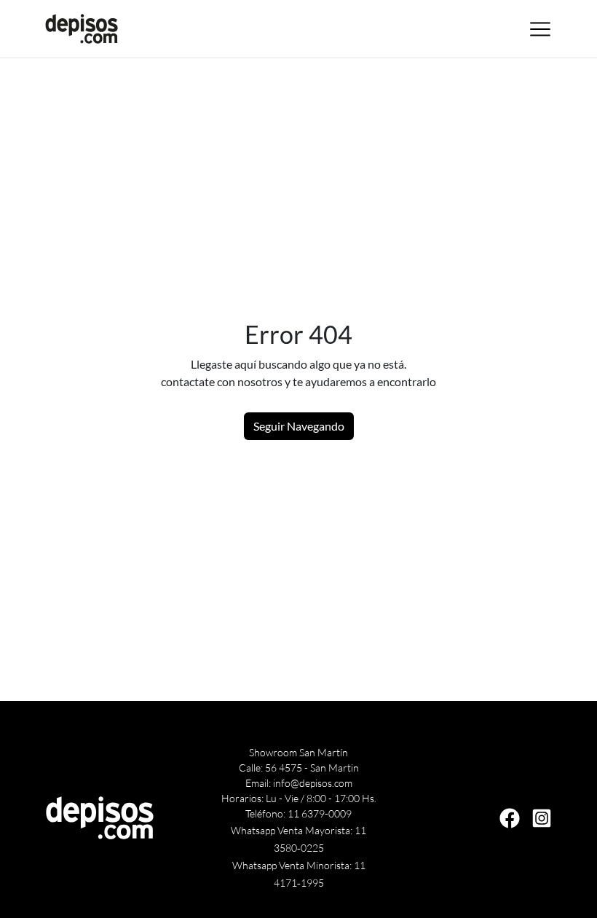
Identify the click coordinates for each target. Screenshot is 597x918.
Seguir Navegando (298, 426)
